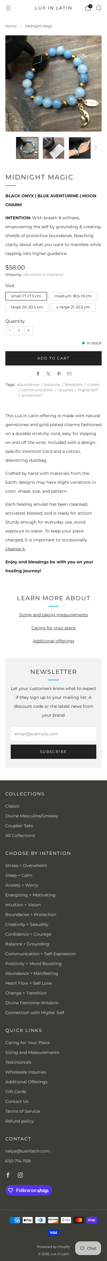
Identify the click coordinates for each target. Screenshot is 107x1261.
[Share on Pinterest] (59, 374)
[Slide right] (94, 148)
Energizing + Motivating (30, 895)
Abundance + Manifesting (31, 973)
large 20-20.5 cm (27, 307)
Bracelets (74, 384)
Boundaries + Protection (30, 914)
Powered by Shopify (53, 1247)
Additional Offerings (26, 1082)
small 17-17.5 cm (26, 296)
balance (52, 384)
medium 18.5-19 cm (73, 296)
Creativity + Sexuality (26, 924)
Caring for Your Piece (27, 1042)
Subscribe (53, 751)
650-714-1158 (18, 1161)
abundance (28, 384)
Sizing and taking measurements (53, 614)
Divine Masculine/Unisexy (31, 816)
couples (65, 390)
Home (11, 26)
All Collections (20, 835)
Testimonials (18, 1062)
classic (93, 384)
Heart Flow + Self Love (28, 983)
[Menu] (8, 8)
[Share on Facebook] (38, 374)
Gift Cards (15, 1091)
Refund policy (19, 1121)
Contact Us (17, 1101)
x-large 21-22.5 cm (73, 307)
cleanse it (15, 548)
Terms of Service (22, 1111)
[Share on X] (48, 374)
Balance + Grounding (27, 944)
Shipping (13, 274)
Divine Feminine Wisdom (32, 1002)
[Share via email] (69, 374)
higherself (87, 390)
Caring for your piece (53, 627)
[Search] (99, 8)
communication (37, 390)
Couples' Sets (19, 825)
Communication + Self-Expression (40, 953)
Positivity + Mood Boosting (33, 963)
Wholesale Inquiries (25, 1072)
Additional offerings (53, 641)
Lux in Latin (53, 8)
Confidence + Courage (28, 934)
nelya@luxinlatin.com (27, 1151)
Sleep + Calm (18, 875)
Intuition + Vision (23, 904)
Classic (12, 806)
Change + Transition (26, 993)
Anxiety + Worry (21, 885)
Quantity (15, 321)
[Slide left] (12, 148)
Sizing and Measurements (32, 1052)
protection (32, 395)
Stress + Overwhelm (26, 865)
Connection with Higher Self (34, 1012)
